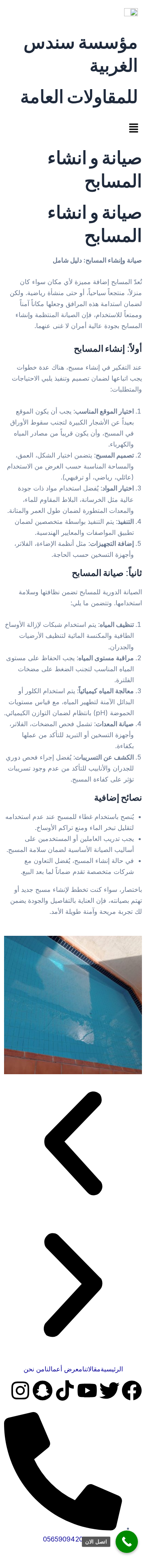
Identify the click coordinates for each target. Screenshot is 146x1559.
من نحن (34, 1369)
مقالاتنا (91, 1369)
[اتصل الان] (127, 1542)
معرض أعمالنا (63, 1369)
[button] (73, 129)
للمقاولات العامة (79, 96)
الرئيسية (112, 1369)
